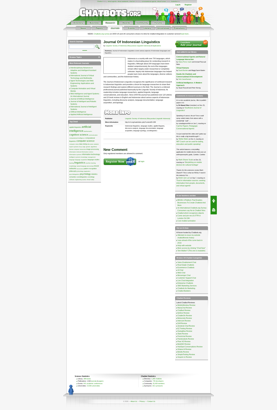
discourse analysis (93, 144)
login (142, 161)
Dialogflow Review (184, 331)
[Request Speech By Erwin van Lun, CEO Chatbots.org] (213, 200)
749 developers (158, 381)
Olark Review (182, 334)
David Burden (183, 70)
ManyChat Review (184, 308)
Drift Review (182, 323)
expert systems (74, 146)
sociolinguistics (82, 177)
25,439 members (159, 383)
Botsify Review (183, 352)
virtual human (161, 1)
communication (93, 135)
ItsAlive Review (183, 313)
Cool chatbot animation (186, 221)
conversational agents (149, 1)
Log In (177, 5)
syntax (84, 179)
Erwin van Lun (184, 178)
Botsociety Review (184, 318)
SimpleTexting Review (186, 354)
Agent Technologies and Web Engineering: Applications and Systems (82, 83)
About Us (134, 401)
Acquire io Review (184, 357)
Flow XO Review (183, 342)
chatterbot (174, 1)
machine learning (91, 163)
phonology (80, 171)
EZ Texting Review (184, 329)
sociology (91, 177)
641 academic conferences (93, 383)
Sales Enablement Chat (186, 262)
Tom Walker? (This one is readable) (191, 251)
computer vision (74, 144)
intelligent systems (75, 157)
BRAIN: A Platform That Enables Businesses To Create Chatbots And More (191, 202)
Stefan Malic (183, 139)
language (72, 159)
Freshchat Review (184, 336)
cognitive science (78, 134)
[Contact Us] (213, 209)
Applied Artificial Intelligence (81, 114)
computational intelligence (77, 138)
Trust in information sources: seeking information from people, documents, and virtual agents (190, 183)
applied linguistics (75, 127)
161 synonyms (157, 386)
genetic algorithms (91, 146)
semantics (72, 177)
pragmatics (87, 171)
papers (101, 381)
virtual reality (90, 179)
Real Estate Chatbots (185, 265)
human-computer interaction (77, 149)
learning (71, 163)
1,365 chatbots (156, 379)
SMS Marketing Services (187, 286)
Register (188, 5)
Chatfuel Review (183, 310)
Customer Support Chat (186, 278)
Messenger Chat (183, 275)
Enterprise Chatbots (185, 283)
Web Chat (181, 273)
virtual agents (112, 1)
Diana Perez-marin (185, 62)
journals (94, 381)
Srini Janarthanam (184, 79)
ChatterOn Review (184, 316)
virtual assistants (122, 1)
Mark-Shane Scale (185, 160)
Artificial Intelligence (78, 112)
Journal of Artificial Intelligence (82, 99)
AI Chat (180, 270)
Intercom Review (184, 321)
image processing (92, 149)
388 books (87, 379)
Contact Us (151, 401)
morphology (72, 166)
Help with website (184, 246)
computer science (85, 141)
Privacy (142, 401)
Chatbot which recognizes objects (190, 213)
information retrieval (75, 152)
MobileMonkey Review (186, 305)
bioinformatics (88, 131)
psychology (85, 174)
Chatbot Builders (184, 291)
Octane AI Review (184, 349)
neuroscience (80, 168)
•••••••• (84, 50)
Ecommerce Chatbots (185, 268)
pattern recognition (90, 168)
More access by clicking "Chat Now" (191, 248)
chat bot (132, 1)
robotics (94, 174)
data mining (83, 144)
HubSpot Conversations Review (190, 347)
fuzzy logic (82, 146)
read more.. (184, 34)
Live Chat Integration (185, 281)
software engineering (75, 179)
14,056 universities (93, 386)
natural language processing (85, 166)
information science (87, 152)
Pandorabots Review (185, 339)
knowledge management (88, 157)
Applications (157, 46)
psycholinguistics (74, 174)
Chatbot (100, 1)
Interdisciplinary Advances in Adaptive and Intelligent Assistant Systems (83, 70)
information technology (91, 154)
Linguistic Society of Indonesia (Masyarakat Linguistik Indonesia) (128, 46)
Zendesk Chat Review (186, 326)
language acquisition (81, 159)
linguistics (79, 162)
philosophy (73, 171)
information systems (75, 154)
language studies (93, 159)
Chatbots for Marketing (186, 288)
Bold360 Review (183, 344)
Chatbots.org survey (102, 34)
